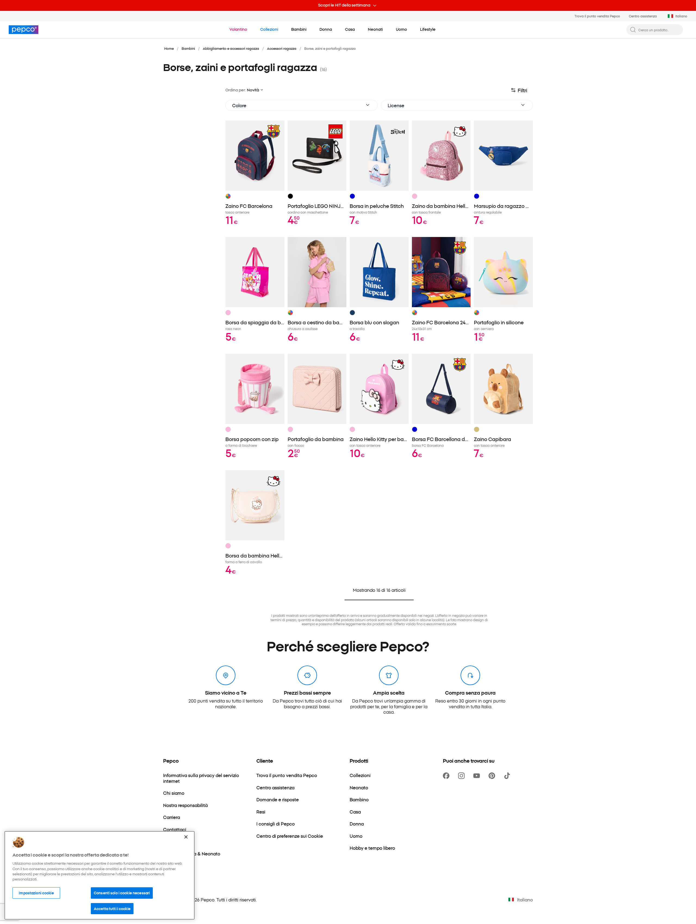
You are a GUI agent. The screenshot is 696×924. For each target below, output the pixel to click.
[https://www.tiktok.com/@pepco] (508, 775)
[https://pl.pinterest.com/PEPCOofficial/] (493, 775)
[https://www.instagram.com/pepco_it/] (462, 775)
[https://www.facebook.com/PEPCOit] (447, 775)
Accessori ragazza (281, 48)
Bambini (188, 48)
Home (169, 48)
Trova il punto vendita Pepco (597, 16)
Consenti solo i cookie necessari (122, 892)
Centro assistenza (643, 16)
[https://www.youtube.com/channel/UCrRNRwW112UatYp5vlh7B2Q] (477, 775)
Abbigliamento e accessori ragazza (231, 48)
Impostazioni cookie (36, 892)
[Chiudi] (186, 837)
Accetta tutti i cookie (112, 908)
